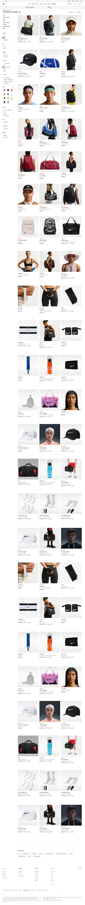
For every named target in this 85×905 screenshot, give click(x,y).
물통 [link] (4, 28)
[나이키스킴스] (71, 161)
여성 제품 (71, 853)
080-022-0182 (12, 900)
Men (29, 3)
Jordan (48, 3)
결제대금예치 (45, 898)
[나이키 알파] (71, 330)
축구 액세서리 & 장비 (26, 853)
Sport (41, 3)
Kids (38, 3)
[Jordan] (3, 1)
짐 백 (19, 853)
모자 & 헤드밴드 (6, 17)
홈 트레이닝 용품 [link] (6, 26)
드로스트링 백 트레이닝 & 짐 (49, 853)
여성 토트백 (40, 853)
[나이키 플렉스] (28, 94)
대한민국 (80, 868)
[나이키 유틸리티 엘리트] (71, 94)
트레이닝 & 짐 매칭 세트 (36, 856)
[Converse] (6, 1)
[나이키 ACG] (49, 365)
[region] (7, 77)
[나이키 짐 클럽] (49, 59)
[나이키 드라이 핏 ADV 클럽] (28, 434)
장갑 (4, 21)
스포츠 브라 (29, 856)
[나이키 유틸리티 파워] (49, 25)
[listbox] (79, 12)
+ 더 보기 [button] (4, 71)
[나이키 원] (71, 59)
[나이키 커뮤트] (28, 399)
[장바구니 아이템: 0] (81, 4)
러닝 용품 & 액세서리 (22, 856)
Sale (45, 3)
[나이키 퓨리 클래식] (49, 434)
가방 (4, 15)
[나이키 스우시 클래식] (49, 94)
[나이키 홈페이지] (4, 4)
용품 (9, 10)
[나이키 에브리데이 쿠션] (28, 503)
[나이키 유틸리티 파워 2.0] (28, 25)
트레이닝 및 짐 (5, 10)
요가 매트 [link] (5, 24)
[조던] (28, 469)
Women (33, 3)
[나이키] (28, 129)
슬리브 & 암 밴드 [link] (6, 22)
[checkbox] (8, 36)
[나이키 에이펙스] (71, 261)
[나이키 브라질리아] (49, 129)
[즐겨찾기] (79, 4)
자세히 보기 (49, 7)
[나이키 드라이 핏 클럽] (71, 25)
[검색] (68, 4)
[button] (8, 33)
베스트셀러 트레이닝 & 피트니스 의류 (61, 853)
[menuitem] (74, 1)
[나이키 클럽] (28, 194)
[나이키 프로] (71, 365)
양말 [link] (4, 19)
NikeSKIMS (54, 3)
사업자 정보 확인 (34, 898)
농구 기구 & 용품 (34, 853)
